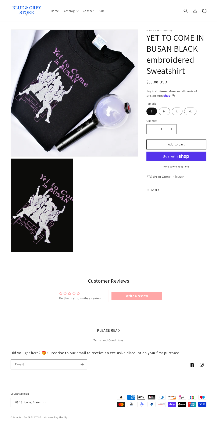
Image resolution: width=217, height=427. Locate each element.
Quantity (151, 121)
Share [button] (155, 190)
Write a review (137, 296)
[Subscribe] (82, 364)
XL (190, 111)
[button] (70, 10)
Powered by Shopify (56, 417)
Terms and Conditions (108, 340)
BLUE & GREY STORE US (32, 417)
